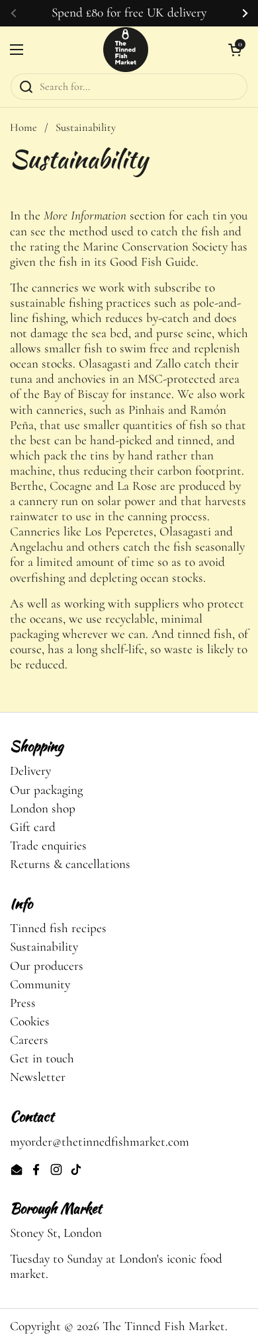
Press (23, 1003)
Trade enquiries (48, 845)
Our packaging (46, 790)
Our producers (46, 966)
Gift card (33, 827)
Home (23, 127)
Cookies (30, 1021)
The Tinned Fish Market (164, 1326)
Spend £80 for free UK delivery (129, 13)
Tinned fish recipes (58, 928)
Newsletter (37, 1077)
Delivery (30, 771)
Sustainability (44, 947)
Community (40, 984)
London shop (42, 808)
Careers (29, 1040)
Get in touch (42, 1058)
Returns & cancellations (70, 864)
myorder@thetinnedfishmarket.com (99, 1142)
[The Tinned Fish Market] (125, 49)
